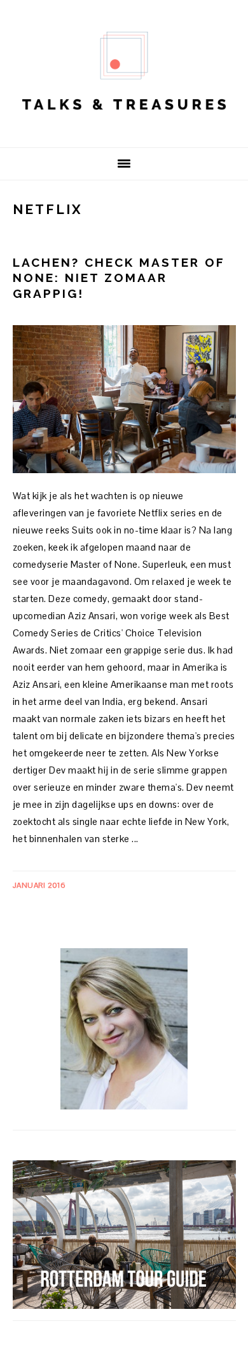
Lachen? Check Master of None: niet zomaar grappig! (119, 277)
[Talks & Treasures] (124, 128)
